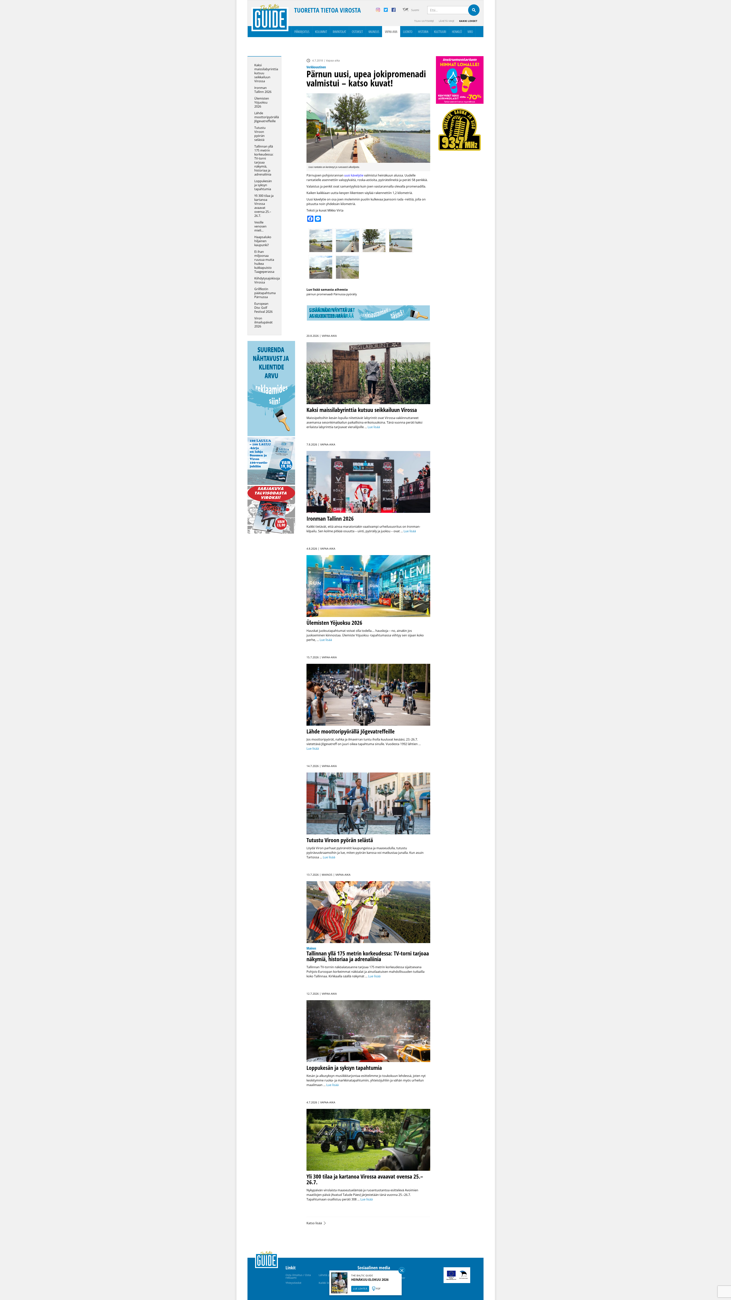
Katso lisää (314, 1223)
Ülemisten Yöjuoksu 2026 (261, 102)
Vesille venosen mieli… (260, 226)
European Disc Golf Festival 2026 (263, 308)
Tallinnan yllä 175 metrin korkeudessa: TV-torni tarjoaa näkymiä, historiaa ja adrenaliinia (263, 160)
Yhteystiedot (293, 1283)
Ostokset (357, 31)
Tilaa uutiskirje (424, 21)
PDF (378, 1288)
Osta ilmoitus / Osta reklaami (298, 1276)
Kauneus (374, 31)
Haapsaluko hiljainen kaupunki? (262, 241)
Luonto (407, 31)
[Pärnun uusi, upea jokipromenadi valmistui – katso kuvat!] (368, 128)
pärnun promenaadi (319, 294)
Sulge (401, 1270)
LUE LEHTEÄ (360, 1288)
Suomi (415, 10)
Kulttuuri (440, 31)
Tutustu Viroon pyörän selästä (260, 134)
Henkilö (457, 31)
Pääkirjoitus (301, 31)
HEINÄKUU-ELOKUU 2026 (370, 1280)
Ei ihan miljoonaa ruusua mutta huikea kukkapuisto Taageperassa (264, 262)
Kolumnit (321, 31)
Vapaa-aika (391, 31)
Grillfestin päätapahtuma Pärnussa (265, 293)
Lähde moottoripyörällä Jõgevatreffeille (266, 117)
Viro (470, 31)
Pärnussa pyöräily (345, 294)
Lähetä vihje (447, 21)
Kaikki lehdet (468, 21)
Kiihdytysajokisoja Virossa (267, 280)
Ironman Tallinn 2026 (262, 90)
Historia (423, 31)
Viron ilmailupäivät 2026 (263, 322)
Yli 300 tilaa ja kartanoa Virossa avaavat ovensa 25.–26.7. (264, 206)
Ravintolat (339, 31)
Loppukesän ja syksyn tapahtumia (263, 185)
